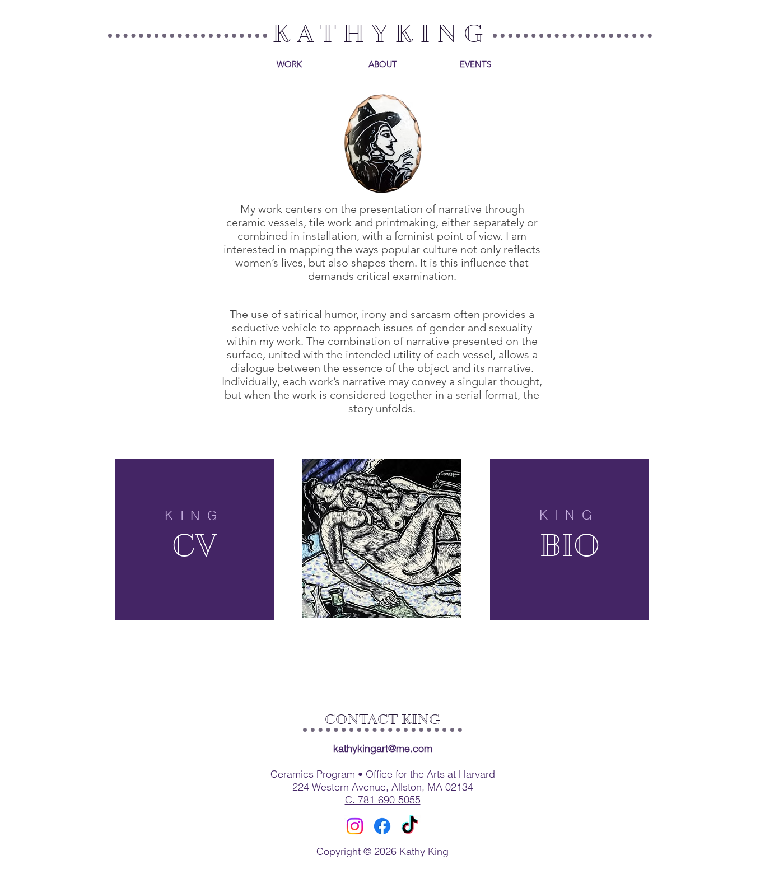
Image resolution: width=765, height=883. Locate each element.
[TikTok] (410, 826)
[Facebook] (382, 826)
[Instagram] (355, 826)
